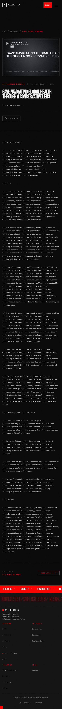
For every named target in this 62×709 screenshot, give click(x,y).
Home (4, 629)
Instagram (7, 682)
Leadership (37, 629)
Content (6, 641)
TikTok (5, 688)
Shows (5, 647)
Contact (35, 670)
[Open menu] (56, 5)
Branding (36, 635)
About (5, 659)
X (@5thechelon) (10, 670)
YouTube (6, 676)
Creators (6, 635)
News (4, 31)
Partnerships (38, 641)
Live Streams (11, 653)
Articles (14, 31)
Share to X (13, 118)
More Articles (47, 573)
